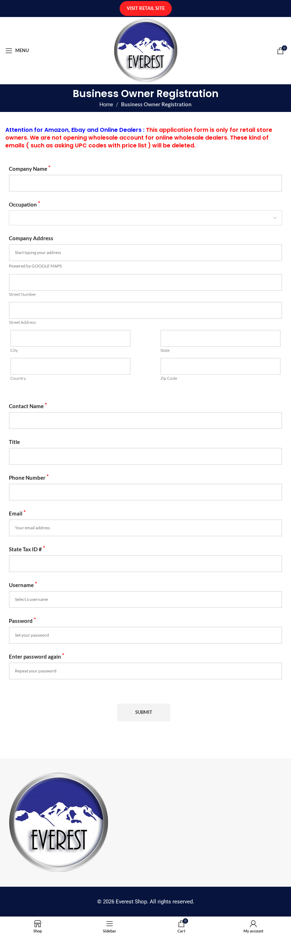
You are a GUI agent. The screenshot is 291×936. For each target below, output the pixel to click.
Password (22, 620)
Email (17, 513)
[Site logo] (145, 49)
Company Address (31, 238)
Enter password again (36, 656)
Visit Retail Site (146, 8)
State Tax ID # (27, 548)
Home (106, 104)
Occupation (24, 204)
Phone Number (29, 477)
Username (23, 584)
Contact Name (28, 405)
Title (14, 442)
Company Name (29, 168)
